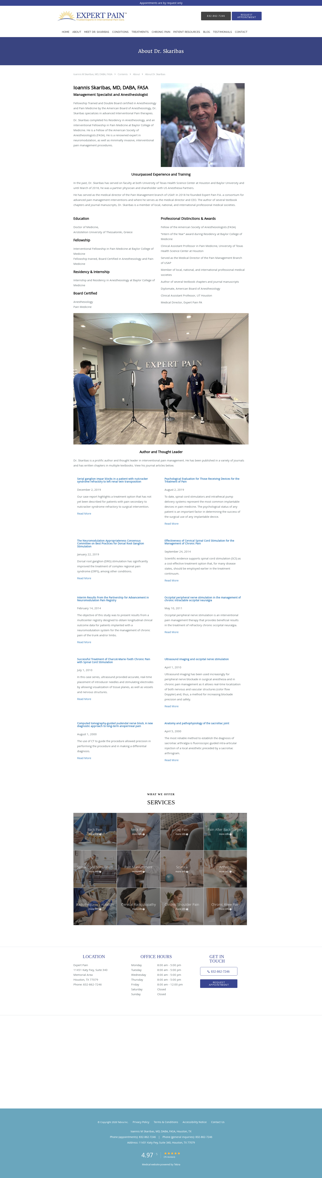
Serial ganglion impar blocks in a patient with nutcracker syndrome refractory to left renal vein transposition (112, 480)
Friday (157, 984)
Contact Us (218, 1122)
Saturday (148, 989)
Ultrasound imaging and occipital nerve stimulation (197, 659)
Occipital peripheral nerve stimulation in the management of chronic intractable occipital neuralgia (203, 599)
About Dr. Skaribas (155, 74)
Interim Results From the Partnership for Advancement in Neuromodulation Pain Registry (113, 599)
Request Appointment (219, 983)
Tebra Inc (123, 1122)
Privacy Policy (141, 1122)
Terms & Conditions (166, 1122)
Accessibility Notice (195, 1122)
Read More (84, 513)
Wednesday (156, 975)
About (136, 74)
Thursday (156, 979)
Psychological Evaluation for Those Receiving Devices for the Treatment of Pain (202, 480)
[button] (247, 16)
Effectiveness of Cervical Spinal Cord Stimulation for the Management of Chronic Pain (199, 542)
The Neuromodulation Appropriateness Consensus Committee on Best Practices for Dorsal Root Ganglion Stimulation (110, 543)
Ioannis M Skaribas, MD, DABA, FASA (93, 74)
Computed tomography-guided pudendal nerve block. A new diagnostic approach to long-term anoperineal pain (115, 724)
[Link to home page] (89, 16)
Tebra (177, 1164)
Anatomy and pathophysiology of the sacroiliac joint (197, 723)
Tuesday (156, 970)
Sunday (148, 994)
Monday (156, 965)
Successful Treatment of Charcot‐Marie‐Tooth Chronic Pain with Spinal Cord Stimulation (113, 660)
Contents (123, 74)
